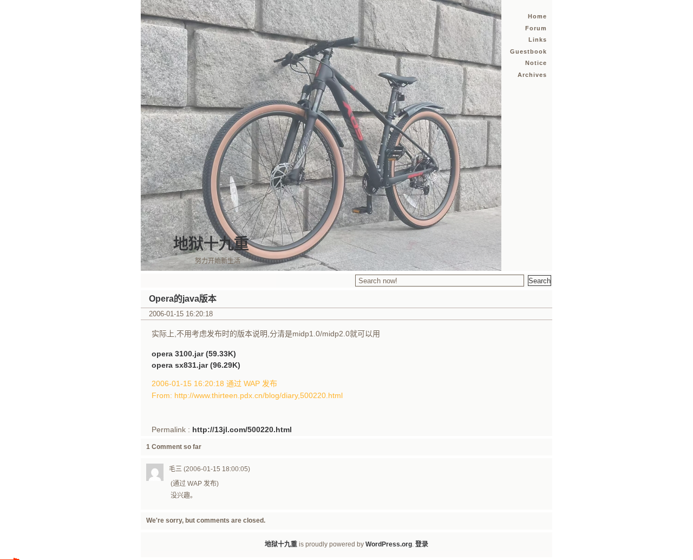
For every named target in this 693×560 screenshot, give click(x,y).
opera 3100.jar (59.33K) (194, 353)
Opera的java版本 (183, 298)
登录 (421, 544)
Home (537, 16)
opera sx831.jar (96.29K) (196, 365)
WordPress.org (388, 544)
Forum (536, 28)
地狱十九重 (211, 244)
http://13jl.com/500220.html (242, 429)
